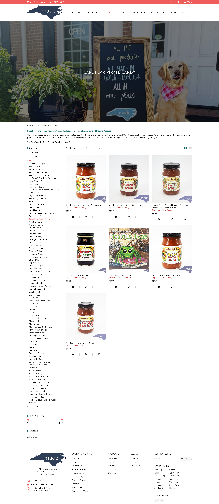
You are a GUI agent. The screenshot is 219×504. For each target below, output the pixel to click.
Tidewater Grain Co (37, 388)
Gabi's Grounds (35, 274)
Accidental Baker (36, 166)
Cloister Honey (35, 236)
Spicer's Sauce (35, 370)
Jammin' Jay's (35, 295)
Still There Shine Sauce (38, 376)
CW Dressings (35, 245)
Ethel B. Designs (36, 266)
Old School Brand (36, 344)
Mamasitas (34, 324)
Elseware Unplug (36, 254)
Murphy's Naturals (37, 336)
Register (134, 458)
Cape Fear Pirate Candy (49, 125)
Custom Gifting (159, 12)
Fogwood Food (35, 268)
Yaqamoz (33, 403)
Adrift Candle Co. (36, 169)
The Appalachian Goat (38, 385)
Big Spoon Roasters (37, 195)
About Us (187, 12)
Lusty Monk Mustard (38, 318)
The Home (32, 156)
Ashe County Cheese (38, 181)
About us (76, 458)
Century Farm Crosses (38, 225)
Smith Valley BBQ (36, 367)
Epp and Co (34, 263)
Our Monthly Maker (80, 491)
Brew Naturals (35, 207)
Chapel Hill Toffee (36, 231)
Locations (76, 484)
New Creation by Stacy (39, 338)
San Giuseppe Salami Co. (39, 362)
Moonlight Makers (37, 333)
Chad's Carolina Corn (38, 228)
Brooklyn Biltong (36, 210)
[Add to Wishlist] (99, 217)
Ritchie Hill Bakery (37, 359)
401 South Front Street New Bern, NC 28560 (41, 489)
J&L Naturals (35, 292)
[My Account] (178, 2)
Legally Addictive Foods (39, 300)
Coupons (76, 462)
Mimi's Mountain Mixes (38, 330)
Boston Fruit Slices (37, 204)
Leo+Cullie (33, 303)
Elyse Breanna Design (38, 257)
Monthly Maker (140, 12)
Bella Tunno (34, 193)
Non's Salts (34, 341)
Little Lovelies (35, 315)
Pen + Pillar (34, 347)
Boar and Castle (36, 201)
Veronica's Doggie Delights (40, 394)
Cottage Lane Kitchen (38, 239)
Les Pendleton (35, 309)
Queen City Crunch (37, 356)
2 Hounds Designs (37, 163)
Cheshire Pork (35, 233)
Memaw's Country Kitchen (40, 327)
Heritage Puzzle (36, 283)
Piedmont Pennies (36, 353)
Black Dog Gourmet (37, 198)
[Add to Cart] (72, 217)
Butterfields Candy (37, 216)
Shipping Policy (78, 480)
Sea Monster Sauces (38, 365)
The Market (33, 152)
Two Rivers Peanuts (37, 391)
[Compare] (86, 217)
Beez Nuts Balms (36, 187)
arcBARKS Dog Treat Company (42, 178)
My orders (135, 462)
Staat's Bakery (35, 373)
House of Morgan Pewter (40, 286)
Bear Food (33, 184)
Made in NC (34, 321)
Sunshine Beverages (37, 379)
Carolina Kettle (35, 222)
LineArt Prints (35, 312)
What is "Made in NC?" (81, 487)
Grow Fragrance (36, 277)
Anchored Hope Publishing (40, 175)
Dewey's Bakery (36, 251)
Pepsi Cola (33, 350)
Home (29, 125)
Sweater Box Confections (40, 382)
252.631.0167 (36, 480)
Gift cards (122, 12)
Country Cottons (36, 242)
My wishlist (136, 465)
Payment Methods (80, 469)
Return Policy (77, 476)
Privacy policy (78, 473)
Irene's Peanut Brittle (38, 289)
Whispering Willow (36, 397)
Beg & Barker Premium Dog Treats (44, 190)
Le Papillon (33, 306)
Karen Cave (34, 298)
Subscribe (185, 459)
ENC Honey (34, 260)
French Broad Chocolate (39, 271)
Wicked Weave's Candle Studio (42, 400)
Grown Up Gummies (37, 280)
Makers (175, 12)
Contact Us (77, 465)
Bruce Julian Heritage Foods (41, 213)
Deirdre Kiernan (36, 248)
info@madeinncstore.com (42, 484)
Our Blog (112, 473)
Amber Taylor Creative (38, 172)
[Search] (171, 2)
